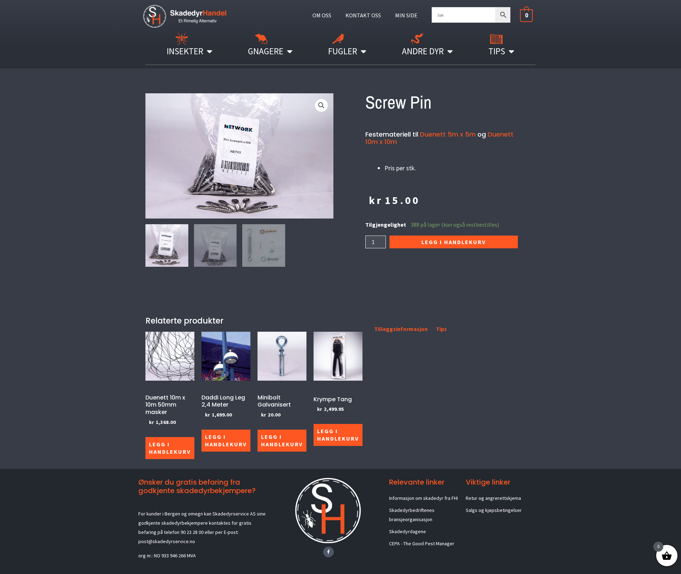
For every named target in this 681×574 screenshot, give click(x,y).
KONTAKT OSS (363, 15)
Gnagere (265, 51)
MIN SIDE (406, 15)
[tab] (366, 330)
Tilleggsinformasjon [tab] (401, 328)
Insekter (185, 51)
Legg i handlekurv (453, 241)
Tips (496, 51)
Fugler (342, 51)
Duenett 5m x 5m (448, 134)
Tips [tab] (441, 328)
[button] (321, 105)
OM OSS (321, 15)
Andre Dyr (423, 51)
